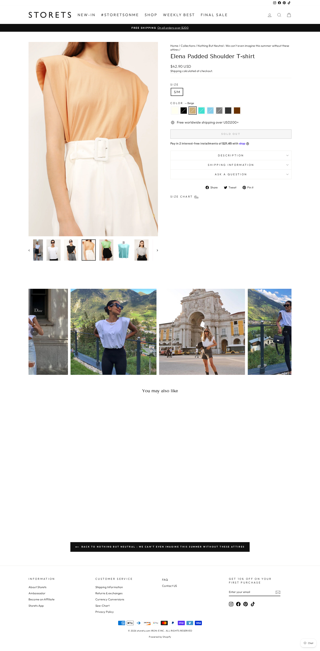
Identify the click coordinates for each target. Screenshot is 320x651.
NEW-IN (87, 14)
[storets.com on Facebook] (238, 604)
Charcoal (228, 110)
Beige (192, 110)
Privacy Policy (104, 612)
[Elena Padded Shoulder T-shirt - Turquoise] (57, 511)
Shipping (176, 71)
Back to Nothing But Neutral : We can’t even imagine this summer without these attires (162, 546)
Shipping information (231, 165)
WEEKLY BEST (179, 14)
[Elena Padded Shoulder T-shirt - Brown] (77, 511)
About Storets (37, 587)
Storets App (36, 605)
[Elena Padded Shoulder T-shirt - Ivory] (42, 511)
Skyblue (210, 110)
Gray (219, 110)
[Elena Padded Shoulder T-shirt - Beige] (52, 511)
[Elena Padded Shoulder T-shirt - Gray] (67, 511)
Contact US (169, 586)
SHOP (151, 14)
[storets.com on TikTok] (253, 604)
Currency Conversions (109, 599)
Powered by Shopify (160, 636)
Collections (188, 45)
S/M (177, 92)
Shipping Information (109, 587)
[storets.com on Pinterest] (245, 604)
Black (183, 110)
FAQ (165, 579)
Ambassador (37, 593)
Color (182, 103)
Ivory (175, 110)
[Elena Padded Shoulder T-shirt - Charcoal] (72, 511)
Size (174, 84)
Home (174, 45)
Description (231, 155)
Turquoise (201, 110)
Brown (237, 110)
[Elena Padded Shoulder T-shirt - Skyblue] (62, 511)
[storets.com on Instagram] (231, 604)
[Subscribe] (278, 592)
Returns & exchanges (109, 593)
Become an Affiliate (42, 599)
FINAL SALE (214, 14)
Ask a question (231, 174)
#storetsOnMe (120, 14)
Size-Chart (102, 605)
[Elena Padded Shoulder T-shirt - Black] (47, 511)
